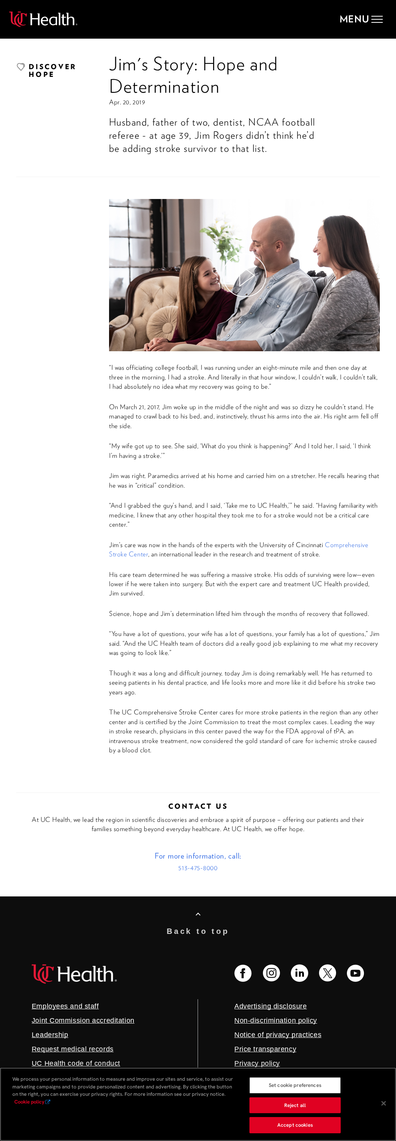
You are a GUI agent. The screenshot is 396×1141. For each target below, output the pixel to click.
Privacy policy (257, 1063)
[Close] (383, 1103)
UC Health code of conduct (76, 1063)
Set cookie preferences (295, 1085)
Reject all (295, 1105)
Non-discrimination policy (275, 1020)
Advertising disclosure (270, 1006)
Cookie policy (29, 1101)
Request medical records (73, 1049)
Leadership (50, 1035)
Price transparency (265, 1049)
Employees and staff (65, 1006)
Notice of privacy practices (277, 1035)
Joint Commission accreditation (83, 1020)
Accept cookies (295, 1125)
